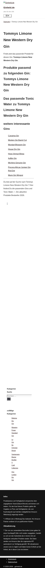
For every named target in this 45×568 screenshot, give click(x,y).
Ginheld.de (9, 7)
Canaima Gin (13, 136)
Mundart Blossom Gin (17, 145)
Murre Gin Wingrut (15, 175)
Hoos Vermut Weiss (16, 154)
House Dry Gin (14, 149)
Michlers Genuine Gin (17, 163)
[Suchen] (9, 399)
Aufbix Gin (12, 158)
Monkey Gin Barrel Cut (17, 140)
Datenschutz (12, 562)
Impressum (12, 559)
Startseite (6, 22)
